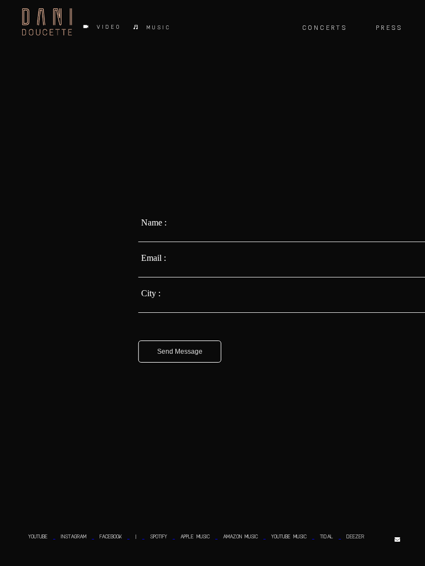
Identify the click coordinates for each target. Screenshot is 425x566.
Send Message (180, 351)
